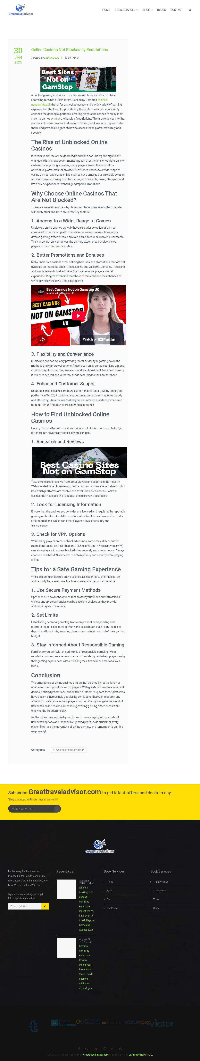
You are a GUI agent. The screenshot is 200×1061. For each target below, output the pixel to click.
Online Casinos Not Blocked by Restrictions (69, 49)
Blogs (161, 9)
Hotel (109, 890)
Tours (156, 899)
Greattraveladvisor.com (95, 1054)
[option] (39, 1026)
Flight (110, 881)
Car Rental (112, 908)
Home (106, 9)
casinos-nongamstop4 (70, 749)
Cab (109, 899)
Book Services (125, 9)
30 (18, 50)
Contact (177, 9)
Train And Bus (161, 881)
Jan (18, 57)
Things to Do (160, 890)
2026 (18, 62)
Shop (146, 9)
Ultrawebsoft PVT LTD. (141, 1054)
